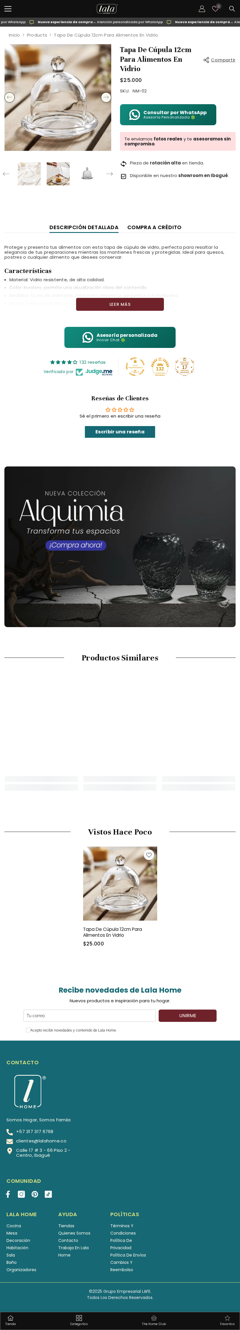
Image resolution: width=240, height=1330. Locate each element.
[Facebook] (8, 1194)
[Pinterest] (35, 1194)
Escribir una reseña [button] (120, 431)
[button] (9, 97)
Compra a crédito (154, 227)
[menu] (7, 8)
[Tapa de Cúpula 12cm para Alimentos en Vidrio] (120, 884)
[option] (57, 97)
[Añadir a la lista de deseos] (149, 855)
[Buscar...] (232, 8)
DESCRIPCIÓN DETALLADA (84, 227)
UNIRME (187, 1015)
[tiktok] (48, 1194)
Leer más (120, 304)
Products (37, 34)
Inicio (14, 34)
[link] (41, 779)
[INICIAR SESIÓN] (202, 9)
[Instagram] (21, 1194)
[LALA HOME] (120, 546)
